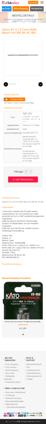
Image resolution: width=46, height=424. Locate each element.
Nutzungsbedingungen (14, 401)
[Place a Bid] (23, 334)
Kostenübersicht (33, 370)
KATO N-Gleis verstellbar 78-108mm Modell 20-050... (23, 322)
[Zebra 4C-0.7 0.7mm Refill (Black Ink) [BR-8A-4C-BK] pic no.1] (12, 84)
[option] (12, 84)
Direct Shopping (21, 9)
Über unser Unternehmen (15, 392)
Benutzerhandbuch (34, 364)
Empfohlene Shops (13, 382)
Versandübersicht (33, 373)
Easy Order (5, 9)
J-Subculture (8, 19)
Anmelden (33, 2)
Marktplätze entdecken (9, 377)
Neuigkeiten (36, 9)
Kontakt (30, 379)
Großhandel (10, 395)
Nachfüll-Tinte (18, 21)
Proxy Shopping (11, 364)
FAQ (28, 367)
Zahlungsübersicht (34, 376)
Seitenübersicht (11, 404)
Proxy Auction (10, 367)
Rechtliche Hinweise (13, 398)
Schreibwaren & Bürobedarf (33, 19)
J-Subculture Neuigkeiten (15, 407)
